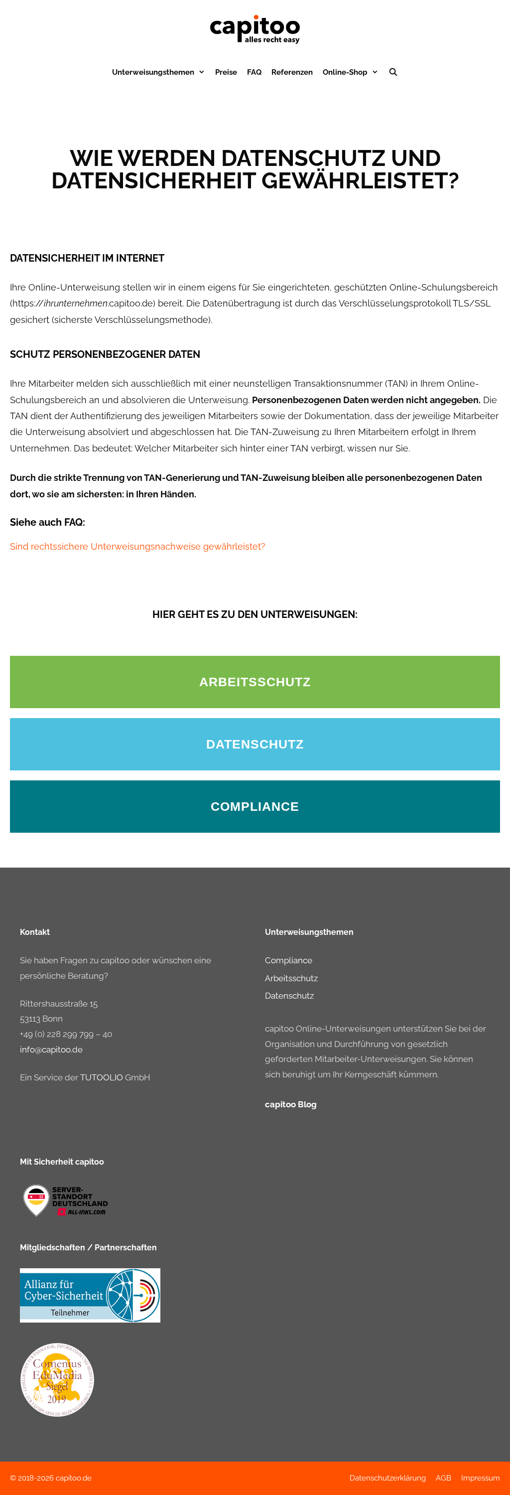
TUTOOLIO (101, 1077)
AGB (443, 1478)
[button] (255, 682)
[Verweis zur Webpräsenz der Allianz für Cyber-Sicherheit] (90, 1320)
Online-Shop (345, 72)
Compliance (288, 960)
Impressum (480, 1478)
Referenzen (292, 72)
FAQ (254, 72)
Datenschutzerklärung (388, 1478)
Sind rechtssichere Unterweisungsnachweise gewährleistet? (137, 546)
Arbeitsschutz (291, 978)
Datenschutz (289, 996)
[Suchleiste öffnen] (393, 72)
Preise (226, 72)
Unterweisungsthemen (153, 72)
